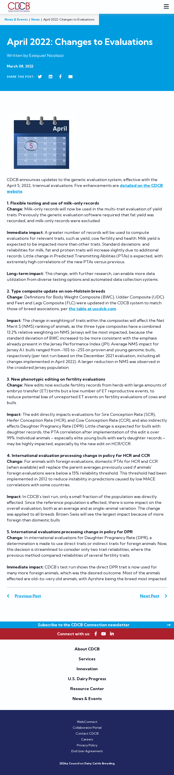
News (35, 19)
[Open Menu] (167, 7)
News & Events (16, 19)
